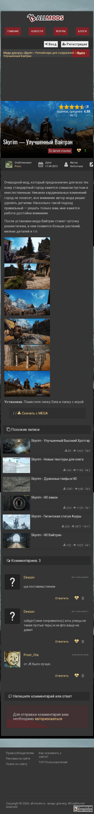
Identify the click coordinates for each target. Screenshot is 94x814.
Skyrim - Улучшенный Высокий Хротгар (60, 440)
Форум (60, 31)
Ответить (62, 598)
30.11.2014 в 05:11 (80, 611)
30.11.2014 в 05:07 (80, 577)
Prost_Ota (31, 655)
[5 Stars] (82, 107)
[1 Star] (61, 107)
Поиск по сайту (16, 764)
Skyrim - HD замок (44, 497)
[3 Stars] (71, 107)
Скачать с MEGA (35, 413)
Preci (18, 166)
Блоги (82, 31)
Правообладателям (20, 753)
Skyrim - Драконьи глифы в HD (54, 479)
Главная (12, 31)
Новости (37, 31)
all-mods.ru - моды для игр (48, 803)
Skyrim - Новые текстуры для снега (57, 459)
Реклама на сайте (18, 758)
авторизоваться (48, 719)
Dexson (29, 577)
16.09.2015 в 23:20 (80, 655)
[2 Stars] (66, 107)
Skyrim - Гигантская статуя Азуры (56, 516)
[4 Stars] (77, 107)
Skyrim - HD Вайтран (46, 535)
